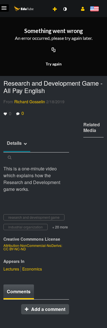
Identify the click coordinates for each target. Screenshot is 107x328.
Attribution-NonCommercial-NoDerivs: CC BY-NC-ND (32, 247)
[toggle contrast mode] (65, 9)
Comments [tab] (19, 291)
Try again (54, 63)
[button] (80, 8)
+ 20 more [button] (60, 226)
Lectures (11, 269)
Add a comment (47, 309)
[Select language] (94, 9)
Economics (32, 269)
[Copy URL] (53, 50)
